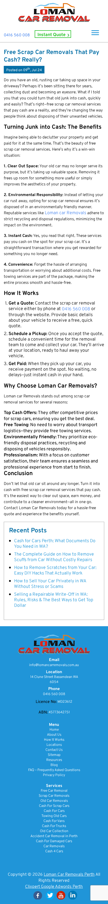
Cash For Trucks (54, 826)
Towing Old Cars (54, 816)
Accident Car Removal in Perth (54, 836)
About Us (54, 735)
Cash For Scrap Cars (54, 806)
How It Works (54, 740)
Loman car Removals (65, 213)
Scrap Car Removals (54, 796)
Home (54, 730)
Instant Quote (51, 35)
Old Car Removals (54, 801)
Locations (54, 745)
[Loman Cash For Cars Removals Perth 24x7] (54, 12)
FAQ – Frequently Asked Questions (54, 770)
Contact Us (54, 750)
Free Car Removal (54, 791)
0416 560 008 (17, 35)
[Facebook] (37, 895)
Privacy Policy (54, 775)
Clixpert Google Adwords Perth (54, 887)
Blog (54, 765)
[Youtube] (61, 895)
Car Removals (54, 846)
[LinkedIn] (72, 895)
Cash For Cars (54, 811)
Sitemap (54, 755)
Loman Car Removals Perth (69, 874)
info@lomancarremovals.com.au (54, 665)
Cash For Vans (54, 821)
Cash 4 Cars (54, 851)
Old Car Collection (54, 831)
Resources (54, 760)
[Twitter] (49, 895)
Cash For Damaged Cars (54, 841)
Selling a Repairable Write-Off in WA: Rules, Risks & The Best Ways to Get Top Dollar (53, 600)
